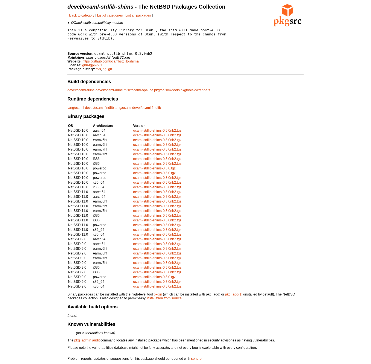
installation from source (164, 298)
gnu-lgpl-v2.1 (92, 65)
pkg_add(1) (233, 294)
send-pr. (197, 358)
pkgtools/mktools (167, 90)
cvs (98, 69)
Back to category (81, 15)
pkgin (158, 294)
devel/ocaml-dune (81, 90)
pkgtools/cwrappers (195, 90)
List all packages (138, 15)
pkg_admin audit (87, 340)
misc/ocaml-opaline (138, 90)
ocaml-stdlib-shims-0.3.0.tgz (154, 168)
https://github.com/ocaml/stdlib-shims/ (110, 61)
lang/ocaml (75, 108)
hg (104, 69)
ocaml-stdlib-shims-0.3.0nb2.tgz (157, 130)
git (110, 69)
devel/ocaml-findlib (99, 108)
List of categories (110, 15)
